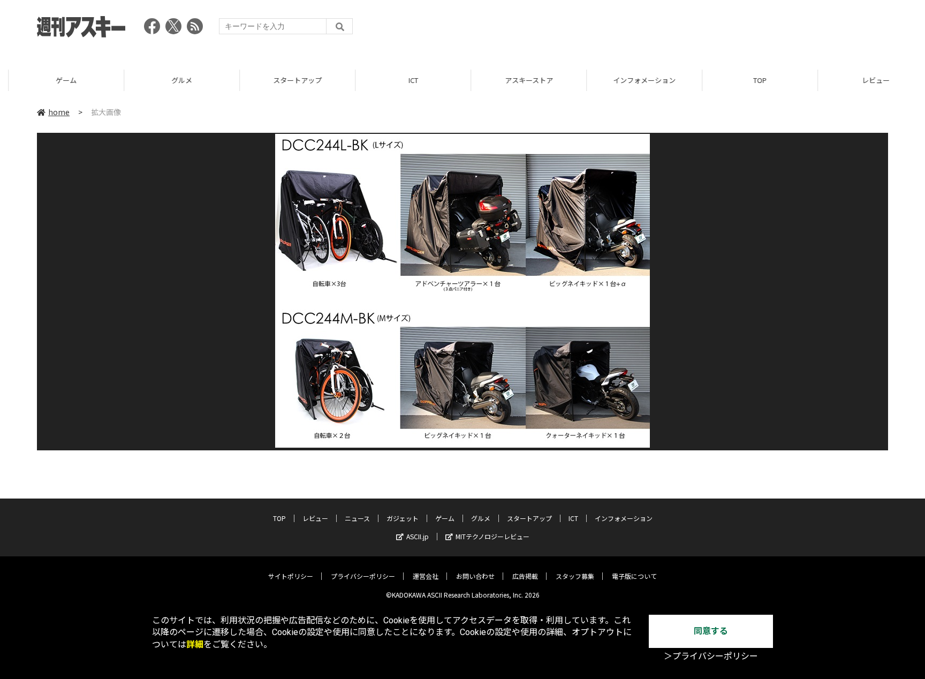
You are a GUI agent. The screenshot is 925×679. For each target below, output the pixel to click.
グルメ (173, 80)
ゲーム (57, 80)
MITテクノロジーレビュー (492, 536)
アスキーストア (520, 80)
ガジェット (402, 518)
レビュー (867, 80)
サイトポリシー (290, 575)
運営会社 (425, 575)
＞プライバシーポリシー (711, 656)
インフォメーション (635, 80)
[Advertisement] (693, 29)
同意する (711, 631)
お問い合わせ (475, 575)
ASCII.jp (417, 536)
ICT (405, 80)
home (59, 112)
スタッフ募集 (575, 575)
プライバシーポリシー (363, 575)
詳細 (194, 644)
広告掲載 (525, 575)
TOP (751, 80)
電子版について (634, 575)
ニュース (357, 518)
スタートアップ (288, 80)
